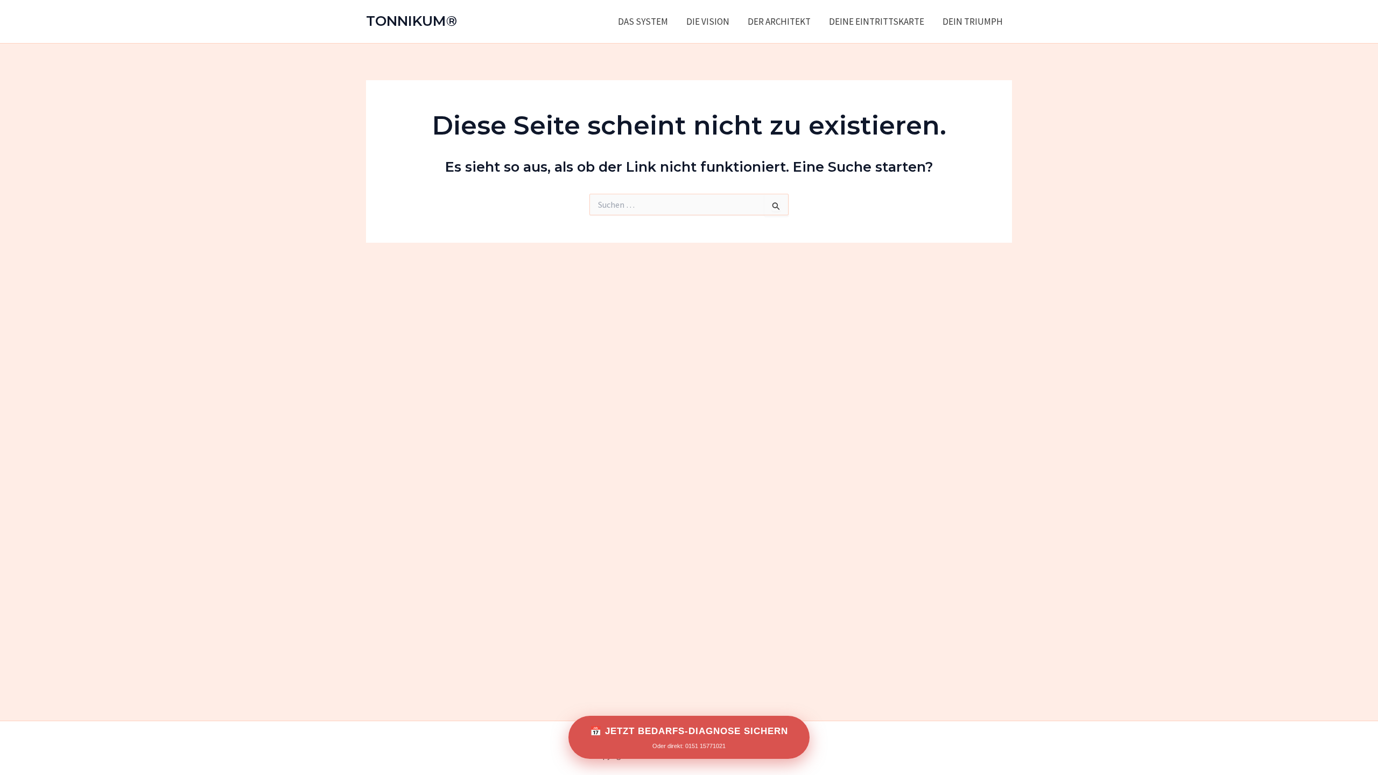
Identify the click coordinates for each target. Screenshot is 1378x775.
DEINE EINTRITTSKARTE (876, 21)
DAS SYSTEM (643, 21)
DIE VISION (707, 21)
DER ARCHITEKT (779, 21)
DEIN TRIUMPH (973, 21)
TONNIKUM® (411, 21)
